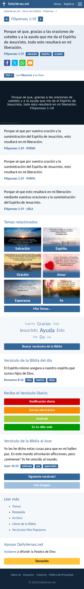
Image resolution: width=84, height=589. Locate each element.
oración (58, 54)
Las (49, 337)
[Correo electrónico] (31, 64)
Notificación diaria (42, 401)
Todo (56, 324)
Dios (29, 380)
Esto (61, 330)
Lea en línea (30, 75)
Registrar (69, 4)
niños (52, 380)
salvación (32, 54)
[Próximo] (40, 19)
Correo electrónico (42, 410)
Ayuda (47, 331)
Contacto (41, 575)
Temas (57, 4)
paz (38, 466)
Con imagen (42, 485)
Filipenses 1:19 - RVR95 (19, 178)
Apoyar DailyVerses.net (23, 545)
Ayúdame (10, 552)
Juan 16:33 (11, 466)
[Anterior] (6, 19)
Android (42, 418)
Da (42, 337)
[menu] (80, 5)
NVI (8, 75)
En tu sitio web (42, 427)
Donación (42, 561)
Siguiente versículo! (42, 476)
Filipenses (48, 11)
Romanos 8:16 (13, 380)
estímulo (27, 466)
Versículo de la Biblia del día (28, 361)
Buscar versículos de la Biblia (42, 346)
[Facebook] (8, 64)
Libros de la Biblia (31, 11)
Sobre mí (16, 575)
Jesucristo (29, 330)
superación (50, 466)
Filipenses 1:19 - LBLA (18, 209)
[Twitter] (16, 64)
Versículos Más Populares (29, 530)
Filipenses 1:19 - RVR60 (19, 148)
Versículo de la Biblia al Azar (28, 441)
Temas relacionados (21, 222)
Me (35, 337)
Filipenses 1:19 (14, 54)
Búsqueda (18, 512)
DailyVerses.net (12, 11)
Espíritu (46, 54)
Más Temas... (42, 309)
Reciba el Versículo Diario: (26, 393)
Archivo (17, 518)
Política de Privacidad (61, 575)
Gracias (44, 324)
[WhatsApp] (23, 63)
